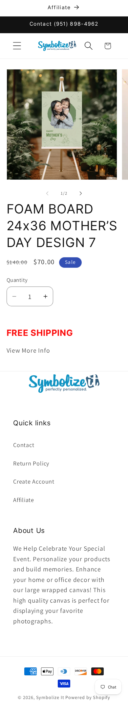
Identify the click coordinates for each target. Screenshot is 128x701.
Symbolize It (50, 697)
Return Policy (31, 463)
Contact (23, 445)
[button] (17, 46)
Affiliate (23, 500)
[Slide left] (47, 193)
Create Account (33, 481)
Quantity (17, 280)
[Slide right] (81, 193)
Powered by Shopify (87, 697)
